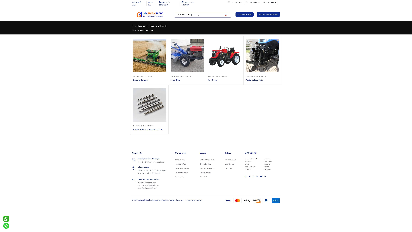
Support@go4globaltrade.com (148, 185)
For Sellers (254, 2)
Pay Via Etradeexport (181, 173)
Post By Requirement (244, 14)
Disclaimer (267, 164)
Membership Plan (180, 164)
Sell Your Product (230, 160)
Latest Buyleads (229, 164)
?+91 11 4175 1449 (145, 162)
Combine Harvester (140, 80)
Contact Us (248, 169)
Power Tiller (175, 80)
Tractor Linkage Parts (254, 80)
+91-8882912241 (158, 162)
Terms (193, 200)
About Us (248, 161)
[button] (226, 15)
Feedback (267, 159)
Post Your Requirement (207, 160)
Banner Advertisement (182, 168)
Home (134, 30)
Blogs (247, 164)
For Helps (270, 2)
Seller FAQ (228, 168)
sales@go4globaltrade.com (147, 188)
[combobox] (183, 15)
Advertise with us (180, 160)
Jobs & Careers (250, 167)
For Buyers (236, 2)
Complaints (267, 169)
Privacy (188, 200)
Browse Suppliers (205, 164)
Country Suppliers (205, 173)
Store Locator (179, 177)
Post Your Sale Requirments (268, 14)
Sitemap (266, 167)
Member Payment (251, 159)
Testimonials (268, 161)
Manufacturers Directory (207, 168)
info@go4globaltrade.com (147, 182)
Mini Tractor (213, 80)
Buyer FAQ (203, 177)
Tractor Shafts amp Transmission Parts (147, 129)
